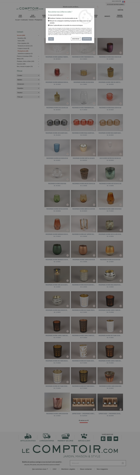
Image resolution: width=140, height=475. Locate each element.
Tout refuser (76, 39)
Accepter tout (87, 39)
